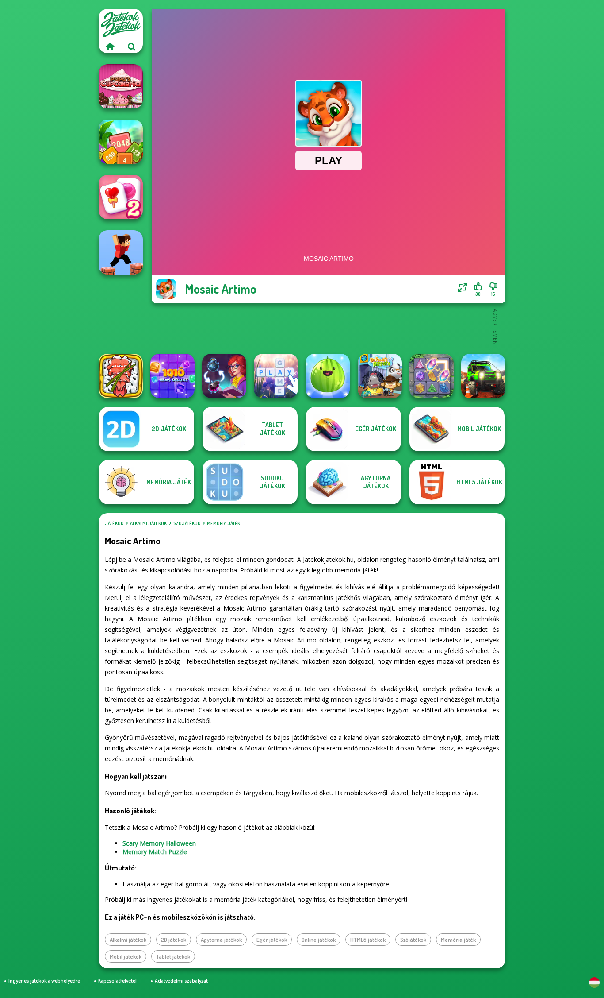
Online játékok (319, 939)
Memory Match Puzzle (154, 851)
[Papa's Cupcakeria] (121, 86)
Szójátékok (186, 523)
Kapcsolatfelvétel (117, 980)
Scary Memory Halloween (159, 843)
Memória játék (223, 523)
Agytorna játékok (221, 939)
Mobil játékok (125, 956)
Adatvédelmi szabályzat (181, 980)
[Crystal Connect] (431, 376)
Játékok (114, 523)
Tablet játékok (173, 956)
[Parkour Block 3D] (121, 252)
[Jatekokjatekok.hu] (110, 46)
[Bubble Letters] (276, 376)
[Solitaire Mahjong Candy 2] (121, 197)
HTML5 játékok (368, 939)
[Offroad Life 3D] (483, 376)
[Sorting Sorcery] (224, 376)
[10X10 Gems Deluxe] (172, 376)
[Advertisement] (328, 328)
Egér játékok (271, 939)
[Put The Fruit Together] (328, 376)
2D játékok (173, 939)
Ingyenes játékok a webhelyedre (44, 980)
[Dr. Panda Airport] (380, 376)
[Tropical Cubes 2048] (121, 142)
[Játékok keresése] (132, 46)
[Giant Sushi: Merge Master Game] (121, 376)
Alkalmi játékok (148, 523)
